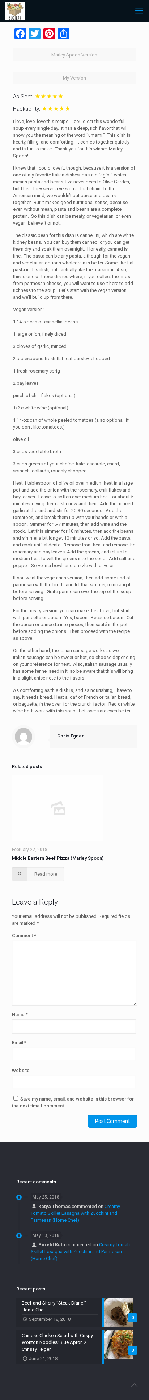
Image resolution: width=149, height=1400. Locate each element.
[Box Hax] (15, 11)
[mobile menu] (139, 11)
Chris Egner (70, 736)
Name (20, 1014)
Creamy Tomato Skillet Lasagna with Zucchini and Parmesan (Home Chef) (75, 1213)
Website (21, 1070)
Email (19, 1042)
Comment (24, 935)
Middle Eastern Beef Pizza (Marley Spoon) (57, 858)
